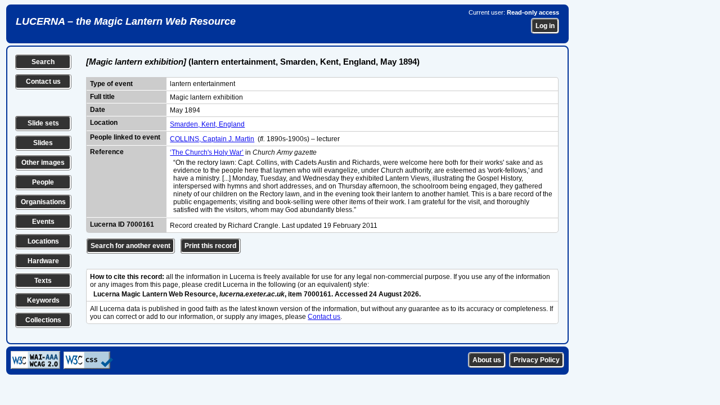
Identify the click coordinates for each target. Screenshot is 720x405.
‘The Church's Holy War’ (207, 152)
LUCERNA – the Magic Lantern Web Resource (126, 21)
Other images (43, 162)
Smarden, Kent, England (207, 124)
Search (43, 62)
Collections (43, 320)
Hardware (43, 261)
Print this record (210, 246)
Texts (43, 281)
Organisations (43, 202)
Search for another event (130, 246)
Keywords (43, 300)
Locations (43, 241)
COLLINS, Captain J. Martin (212, 139)
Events (43, 222)
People (43, 182)
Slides (43, 143)
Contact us (43, 82)
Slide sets (43, 123)
